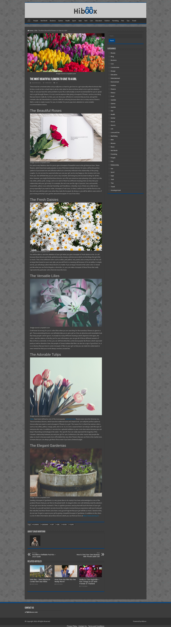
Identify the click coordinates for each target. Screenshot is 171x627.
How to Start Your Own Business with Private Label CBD (88, 554)
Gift (52, 524)
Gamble (113, 100)
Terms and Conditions (96, 626)
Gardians (45, 524)
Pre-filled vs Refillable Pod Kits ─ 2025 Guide (44, 555)
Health (67, 21)
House (113, 121)
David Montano (36, 83)
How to (113, 125)
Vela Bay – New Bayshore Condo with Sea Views (40, 580)
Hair (112, 111)
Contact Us (83, 626)
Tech (85, 21)
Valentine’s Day (70, 419)
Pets (122, 21)
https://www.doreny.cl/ (91, 516)
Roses (65, 524)
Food (112, 96)
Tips (128, 21)
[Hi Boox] (85, 10)
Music (113, 147)
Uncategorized (116, 190)
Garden (113, 107)
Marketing (114, 136)
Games (60, 21)
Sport (74, 21)
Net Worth (44, 21)
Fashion (107, 21)
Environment (115, 82)
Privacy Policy (72, 626)
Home (29, 20)
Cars (91, 21)
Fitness (113, 93)
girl (58, 524)
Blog (112, 56)
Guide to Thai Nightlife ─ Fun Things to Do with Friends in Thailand (89, 581)
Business (53, 21)
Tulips (32, 419)
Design (113, 71)
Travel (134, 21)
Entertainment (115, 78)
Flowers (36, 524)
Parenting (115, 21)
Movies (113, 143)
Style (80, 21)
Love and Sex (115, 132)
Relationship (115, 165)
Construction (115, 67)
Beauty (113, 53)
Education (99, 21)
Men (112, 140)
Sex (112, 168)
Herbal (113, 118)
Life (36, 30)
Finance (113, 89)
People (35, 21)
